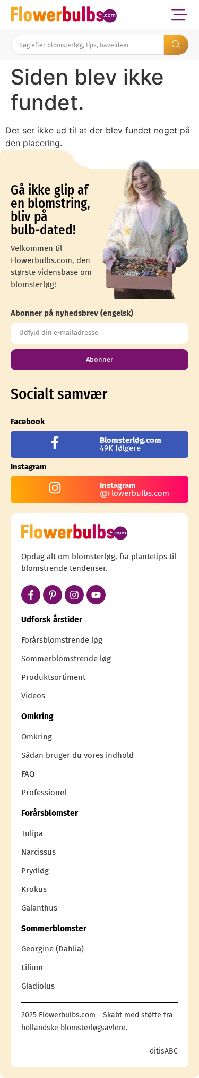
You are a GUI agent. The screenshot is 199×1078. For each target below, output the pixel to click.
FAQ (27, 774)
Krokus (34, 889)
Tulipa (32, 833)
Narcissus (38, 852)
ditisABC (164, 1051)
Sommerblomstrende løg (66, 658)
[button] (179, 14)
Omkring (36, 737)
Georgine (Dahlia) (52, 949)
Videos (33, 696)
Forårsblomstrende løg (61, 640)
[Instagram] (74, 594)
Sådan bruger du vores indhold (77, 755)
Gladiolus (38, 986)
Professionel (43, 792)
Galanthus (39, 908)
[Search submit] (176, 45)
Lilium (32, 967)
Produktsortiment (53, 677)
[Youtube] (96, 594)
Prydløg (35, 870)
